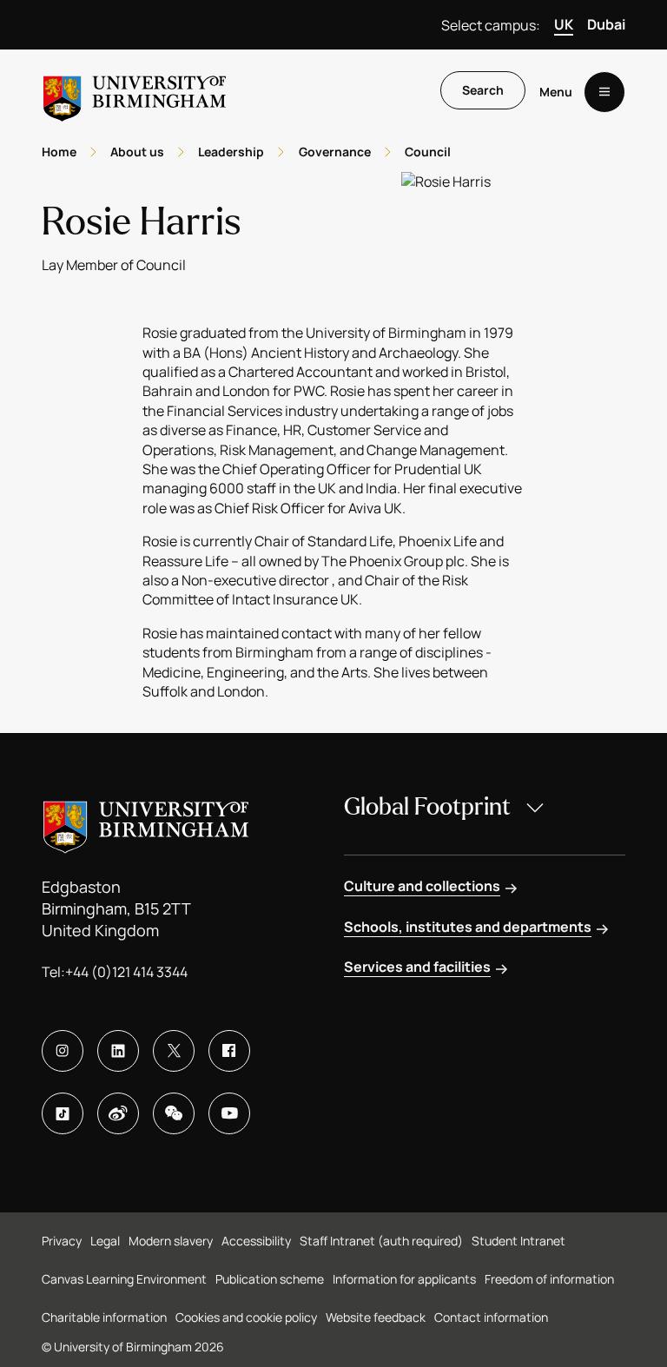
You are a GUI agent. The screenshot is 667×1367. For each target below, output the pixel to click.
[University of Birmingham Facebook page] (229, 1051)
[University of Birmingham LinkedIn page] (118, 1051)
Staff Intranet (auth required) (381, 1240)
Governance (335, 151)
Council (428, 151)
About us (137, 151)
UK (563, 24)
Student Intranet (518, 1240)
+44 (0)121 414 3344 (126, 971)
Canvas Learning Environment (124, 1279)
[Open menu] (604, 92)
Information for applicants (404, 1279)
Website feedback (376, 1317)
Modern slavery (171, 1240)
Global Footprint (427, 807)
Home (59, 151)
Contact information (491, 1317)
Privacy (62, 1240)
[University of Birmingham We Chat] (174, 1113)
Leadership (231, 151)
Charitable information (104, 1317)
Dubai (606, 24)
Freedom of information (549, 1279)
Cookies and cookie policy (246, 1317)
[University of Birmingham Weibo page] (118, 1113)
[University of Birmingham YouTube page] (229, 1113)
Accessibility (256, 1240)
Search (483, 90)
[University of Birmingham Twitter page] (174, 1051)
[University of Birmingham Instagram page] (62, 1051)
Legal (105, 1240)
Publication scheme (269, 1279)
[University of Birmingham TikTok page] (62, 1113)
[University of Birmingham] (135, 91)
